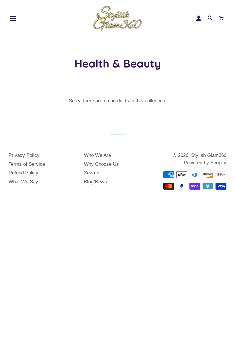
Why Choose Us (101, 164)
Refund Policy (23, 173)
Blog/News (95, 181)
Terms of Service (27, 164)
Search (91, 173)
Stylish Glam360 (208, 155)
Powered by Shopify (205, 162)
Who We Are (97, 155)
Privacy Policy (24, 155)
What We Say (23, 181)
